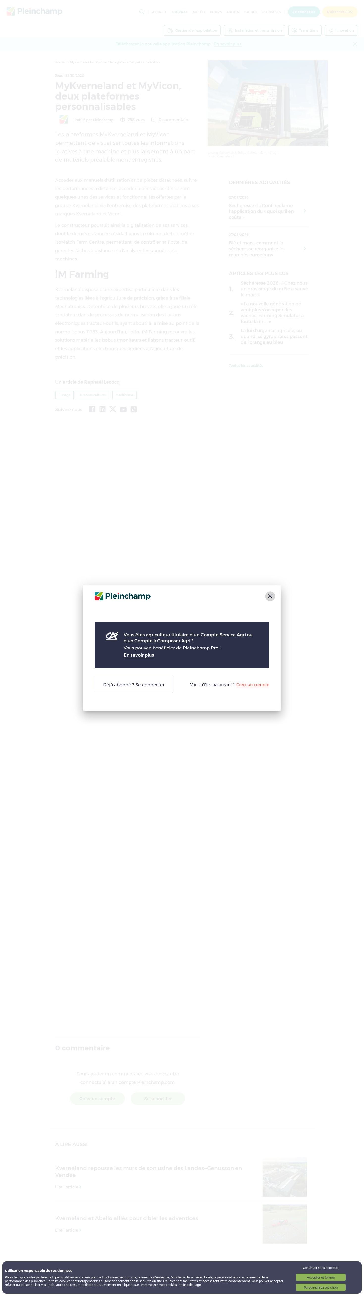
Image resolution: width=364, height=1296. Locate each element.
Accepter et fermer (321, 1277)
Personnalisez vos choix (321, 1287)
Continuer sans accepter (321, 1268)
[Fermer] (270, 596)
